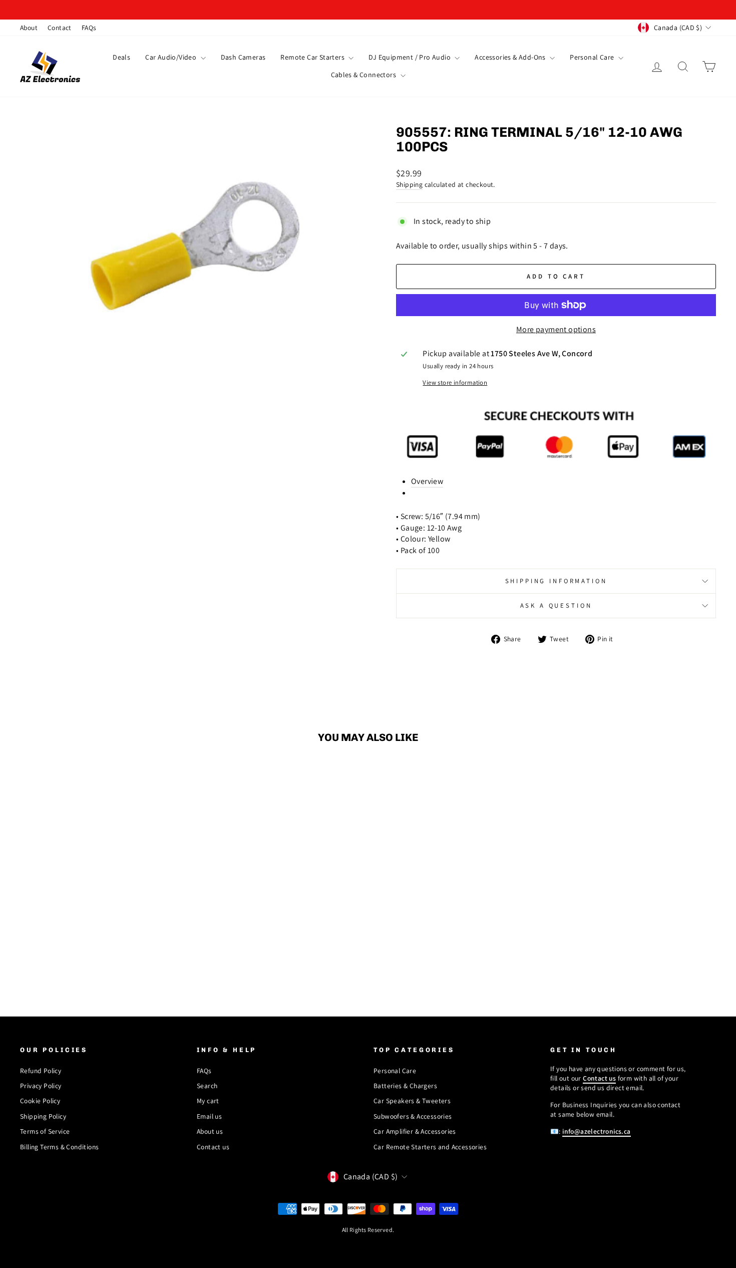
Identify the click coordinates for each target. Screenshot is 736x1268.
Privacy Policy (41, 1085)
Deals (121, 57)
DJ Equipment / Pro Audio (410, 57)
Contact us (213, 1146)
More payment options (556, 329)
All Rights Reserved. (368, 1229)
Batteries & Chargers (405, 1085)
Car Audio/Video (171, 57)
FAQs (89, 27)
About (29, 27)
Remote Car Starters (313, 57)
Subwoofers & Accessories (413, 1116)
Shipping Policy (43, 1116)
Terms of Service (45, 1131)
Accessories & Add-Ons (511, 57)
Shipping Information (556, 581)
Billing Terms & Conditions (59, 1146)
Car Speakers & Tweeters (412, 1100)
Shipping (409, 184)
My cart (208, 1100)
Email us (209, 1116)
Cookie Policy (40, 1100)
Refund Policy (40, 1070)
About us (210, 1131)
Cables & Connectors (364, 74)
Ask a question (556, 605)
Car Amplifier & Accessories (415, 1131)
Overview (427, 481)
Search (207, 1085)
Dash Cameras (243, 57)
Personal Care (593, 57)
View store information (455, 382)
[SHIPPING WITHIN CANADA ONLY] (368, 10)
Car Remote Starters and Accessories (430, 1146)
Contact (60, 27)
